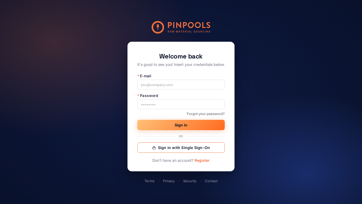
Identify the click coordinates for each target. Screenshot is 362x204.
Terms (149, 181)
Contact (211, 181)
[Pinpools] (181, 27)
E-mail (144, 76)
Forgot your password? (206, 114)
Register (202, 160)
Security (189, 181)
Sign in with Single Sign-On (184, 147)
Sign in (181, 125)
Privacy (169, 181)
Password (147, 95)
